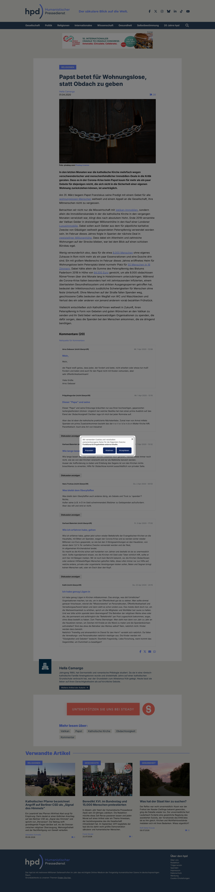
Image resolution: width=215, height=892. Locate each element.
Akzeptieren (124, 450)
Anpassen (89, 450)
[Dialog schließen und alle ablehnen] (132, 438)
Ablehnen (109, 450)
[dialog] (107, 446)
